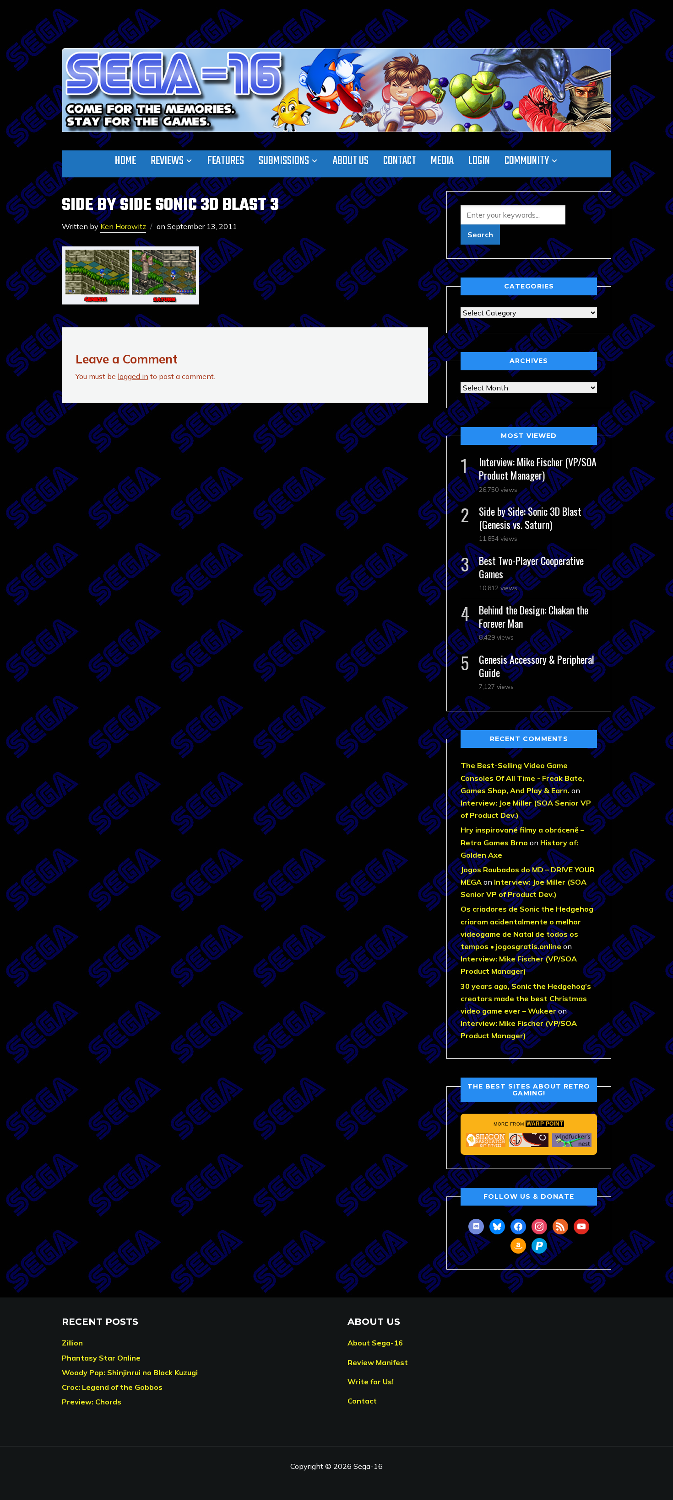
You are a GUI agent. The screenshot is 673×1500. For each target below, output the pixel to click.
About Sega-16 (375, 1342)
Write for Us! (370, 1381)
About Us (351, 161)
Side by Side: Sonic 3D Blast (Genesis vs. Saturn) (530, 518)
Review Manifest (377, 1362)
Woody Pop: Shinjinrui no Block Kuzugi (130, 1372)
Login (479, 161)
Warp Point (544, 1124)
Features (225, 161)
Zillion (72, 1342)
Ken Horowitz (123, 226)
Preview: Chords (91, 1401)
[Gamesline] (528, 1140)
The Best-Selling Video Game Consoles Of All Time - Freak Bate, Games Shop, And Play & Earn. (522, 778)
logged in (133, 376)
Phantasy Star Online (101, 1357)
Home (125, 161)
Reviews (167, 161)
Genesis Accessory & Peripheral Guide (536, 666)
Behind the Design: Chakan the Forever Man (533, 616)
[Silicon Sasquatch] (485, 1140)
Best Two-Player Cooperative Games (531, 567)
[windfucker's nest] (572, 1140)
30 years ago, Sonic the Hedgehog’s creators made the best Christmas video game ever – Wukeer (526, 998)
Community (527, 161)
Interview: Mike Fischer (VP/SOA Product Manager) (538, 468)
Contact (399, 161)
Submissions (284, 161)
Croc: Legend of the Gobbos (112, 1387)
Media (442, 161)
